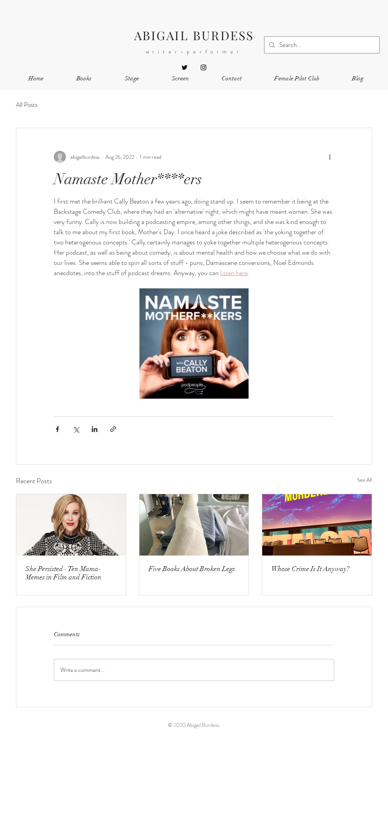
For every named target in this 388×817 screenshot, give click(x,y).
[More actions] (329, 156)
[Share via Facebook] (57, 429)
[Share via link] (113, 429)
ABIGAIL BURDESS (194, 35)
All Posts (27, 104)
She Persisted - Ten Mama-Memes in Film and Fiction (63, 573)
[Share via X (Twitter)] (76, 429)
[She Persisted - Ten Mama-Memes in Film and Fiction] (71, 525)
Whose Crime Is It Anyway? (310, 569)
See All (364, 480)
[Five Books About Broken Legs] (194, 525)
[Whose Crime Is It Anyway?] (317, 525)
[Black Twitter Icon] (184, 67)
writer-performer (194, 51)
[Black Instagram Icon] (203, 67)
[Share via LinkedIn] (94, 429)
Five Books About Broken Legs (192, 569)
